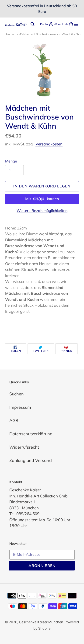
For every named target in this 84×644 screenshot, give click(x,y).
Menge (11, 161)
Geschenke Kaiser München (41, 622)
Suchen (16, 394)
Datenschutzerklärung (30, 433)
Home (10, 34)
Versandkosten (49, 143)
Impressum (20, 407)
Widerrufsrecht (24, 447)
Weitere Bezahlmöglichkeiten (42, 210)
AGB (13, 420)
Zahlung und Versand (30, 460)
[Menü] (76, 23)
